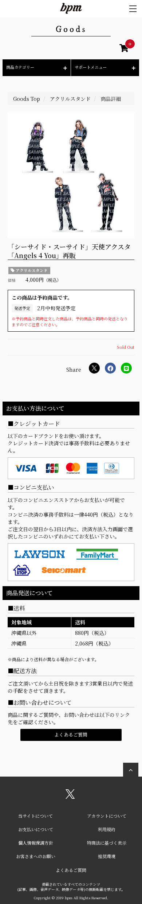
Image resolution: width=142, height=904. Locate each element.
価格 (12, 280)
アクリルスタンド (31, 270)
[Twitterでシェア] (94, 368)
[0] (124, 49)
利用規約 (106, 829)
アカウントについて (106, 816)
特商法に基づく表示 (106, 843)
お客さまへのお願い (35, 856)
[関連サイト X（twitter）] (70, 796)
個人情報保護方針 (35, 843)
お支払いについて (35, 829)
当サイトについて (35, 816)
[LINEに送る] (126, 368)
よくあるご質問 (70, 734)
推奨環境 (106, 856)
